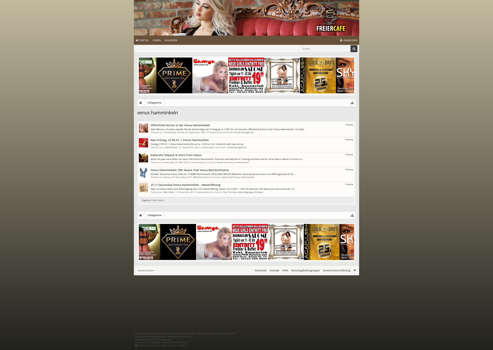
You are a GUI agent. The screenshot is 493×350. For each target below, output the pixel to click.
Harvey (167, 177)
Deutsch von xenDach (216, 333)
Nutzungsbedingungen (305, 270)
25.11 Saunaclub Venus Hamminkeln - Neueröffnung (186, 185)
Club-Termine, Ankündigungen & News (243, 192)
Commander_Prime (173, 132)
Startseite (261, 270)
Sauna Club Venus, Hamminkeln (232, 162)
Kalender (171, 40)
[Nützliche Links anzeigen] (352, 102)
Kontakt (274, 270)
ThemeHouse (184, 336)
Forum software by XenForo (165, 333)
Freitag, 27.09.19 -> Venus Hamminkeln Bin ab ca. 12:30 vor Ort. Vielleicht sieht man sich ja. (197, 144)
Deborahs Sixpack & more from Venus (176, 155)
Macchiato (168, 192)
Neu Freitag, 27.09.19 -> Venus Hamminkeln (180, 140)
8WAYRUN (182, 342)
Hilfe (285, 270)
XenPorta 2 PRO (143, 342)
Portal (144, 40)
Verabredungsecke (244, 132)
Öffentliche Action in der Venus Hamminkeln (180, 125)
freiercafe (168, 162)
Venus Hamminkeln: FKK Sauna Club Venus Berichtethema (190, 170)
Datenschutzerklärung (336, 270)
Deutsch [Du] (145, 270)
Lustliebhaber (170, 147)
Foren (157, 40)
